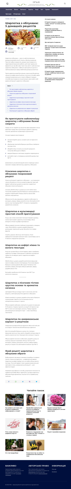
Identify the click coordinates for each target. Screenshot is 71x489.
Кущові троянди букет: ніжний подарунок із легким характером (56, 409)
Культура (8, 14)
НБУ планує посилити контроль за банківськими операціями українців (55, 79)
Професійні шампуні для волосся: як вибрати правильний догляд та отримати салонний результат (34, 411)
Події (36, 9)
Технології (55, 9)
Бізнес (16, 9)
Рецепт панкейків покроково (56, 432)
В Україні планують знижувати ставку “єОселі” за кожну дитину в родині (55, 23)
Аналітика (9, 9)
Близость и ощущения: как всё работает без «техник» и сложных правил (35, 433)
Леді (15, 18)
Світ (42, 9)
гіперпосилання (42, 473)
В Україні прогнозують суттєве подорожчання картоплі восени (55, 60)
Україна (30, 9)
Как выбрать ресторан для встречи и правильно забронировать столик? (13, 409)
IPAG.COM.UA (31, 472)
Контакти (54, 471)
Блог (24, 14)
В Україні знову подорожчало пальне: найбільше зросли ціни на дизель (55, 73)
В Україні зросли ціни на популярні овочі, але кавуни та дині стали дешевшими (54, 66)
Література (16, 14)
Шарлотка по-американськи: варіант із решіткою (24, 108)
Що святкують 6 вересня (52, 42)
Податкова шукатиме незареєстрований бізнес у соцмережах (53, 30)
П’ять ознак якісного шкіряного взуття (11, 432)
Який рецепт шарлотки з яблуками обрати (22, 111)
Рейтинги (23, 9)
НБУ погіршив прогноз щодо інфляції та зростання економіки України (55, 47)
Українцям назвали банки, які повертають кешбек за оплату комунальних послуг (54, 54)
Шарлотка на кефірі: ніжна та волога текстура (23, 102)
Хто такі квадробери (11, 453)
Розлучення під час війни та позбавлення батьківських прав (35, 454)
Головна (7, 18)
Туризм (47, 9)
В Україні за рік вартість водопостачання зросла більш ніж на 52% (54, 37)
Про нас (54, 469)
